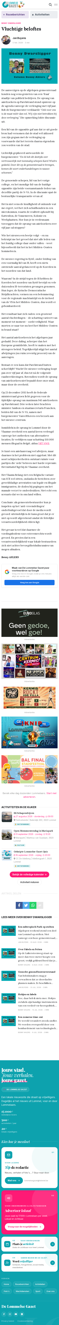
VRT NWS (43, 443)
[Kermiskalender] (29, 661)
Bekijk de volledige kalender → (29, 874)
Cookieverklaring (25, 1321)
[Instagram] (9, 1314)
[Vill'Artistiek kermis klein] (29, 698)
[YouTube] (15, 1314)
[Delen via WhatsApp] (33, 905)
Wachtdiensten (22, 1291)
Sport (38, 1291)
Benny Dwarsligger (11, 23)
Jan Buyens (19, 38)
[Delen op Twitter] (26, 905)
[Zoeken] (50, 4)
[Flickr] (21, 1314)
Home (6, 1284)
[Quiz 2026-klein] (29, 732)
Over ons (51, 1291)
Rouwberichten (22, 1284)
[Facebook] (3, 1314)
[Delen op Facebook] (19, 905)
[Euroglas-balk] (29, 623)
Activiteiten (40, 1284)
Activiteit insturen (29, 882)
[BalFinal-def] (29, 769)
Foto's (6, 1291)
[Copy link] (39, 905)
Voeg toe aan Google (29, 582)
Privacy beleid (7, 1321)
